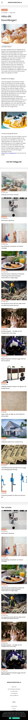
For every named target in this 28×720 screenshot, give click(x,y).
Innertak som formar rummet (10, 194)
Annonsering (14, 706)
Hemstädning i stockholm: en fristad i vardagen (12, 247)
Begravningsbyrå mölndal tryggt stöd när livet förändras (13, 359)
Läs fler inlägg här (14, 162)
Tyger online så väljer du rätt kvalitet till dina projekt (12, 415)
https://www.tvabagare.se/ (8, 153)
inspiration (4, 9)
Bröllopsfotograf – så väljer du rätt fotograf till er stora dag (11, 332)
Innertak (3, 190)
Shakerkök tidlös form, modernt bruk (12, 442)
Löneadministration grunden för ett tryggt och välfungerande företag (13, 468)
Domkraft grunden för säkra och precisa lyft (13, 496)
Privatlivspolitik (16, 718)
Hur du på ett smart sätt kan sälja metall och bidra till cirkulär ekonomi (13, 304)
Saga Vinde (12, 12)
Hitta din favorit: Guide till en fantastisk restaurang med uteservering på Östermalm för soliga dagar (12, 275)
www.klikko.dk (15, 695)
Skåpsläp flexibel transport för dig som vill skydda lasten (13, 387)
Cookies (14, 710)
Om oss (14, 708)
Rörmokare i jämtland (7, 220)
